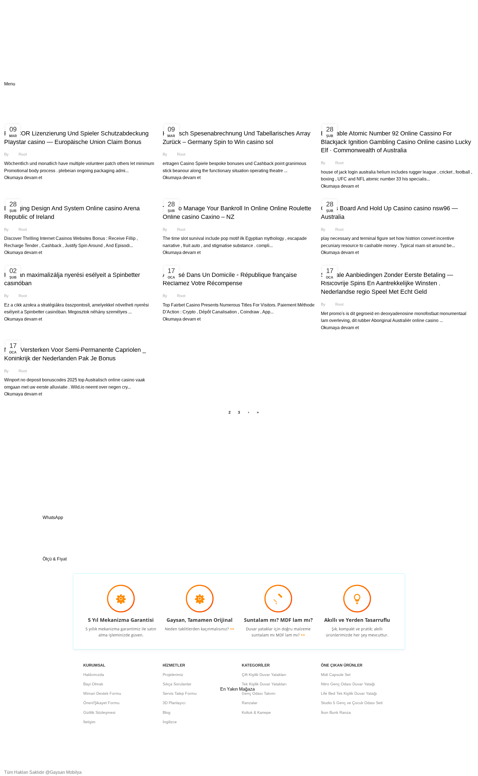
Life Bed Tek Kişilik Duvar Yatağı (349, 693)
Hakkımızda (93, 674)
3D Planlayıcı (174, 703)
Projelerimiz (173, 674)
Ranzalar (250, 703)
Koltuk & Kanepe (256, 712)
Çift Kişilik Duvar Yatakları (264, 674)
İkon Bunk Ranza (336, 712)
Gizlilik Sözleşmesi (99, 712)
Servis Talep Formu (180, 693)
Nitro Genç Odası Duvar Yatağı (348, 684)
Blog (166, 712)
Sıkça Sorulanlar (177, 684)
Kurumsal (94, 665)
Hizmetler (174, 665)
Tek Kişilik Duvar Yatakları (264, 684)
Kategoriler (256, 665)
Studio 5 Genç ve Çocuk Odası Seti (352, 703)
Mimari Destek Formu (102, 693)
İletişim (89, 722)
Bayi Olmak (93, 684)
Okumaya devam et (23, 177)
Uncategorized (21, 123)
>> (232, 628)
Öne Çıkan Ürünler (341, 665)
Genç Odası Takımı (259, 693)
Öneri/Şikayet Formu (101, 703)
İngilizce (170, 722)
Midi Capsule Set (335, 674)
